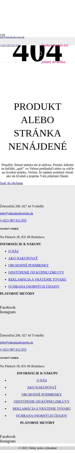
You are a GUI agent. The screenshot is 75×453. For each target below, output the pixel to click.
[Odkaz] (18, 64)
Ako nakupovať (23, 258)
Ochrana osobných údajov (34, 286)
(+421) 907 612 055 (13, 220)
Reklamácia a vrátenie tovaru (37, 279)
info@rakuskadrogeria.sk (16, 213)
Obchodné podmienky (28, 265)
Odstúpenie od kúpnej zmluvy (36, 272)
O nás (13, 251)
